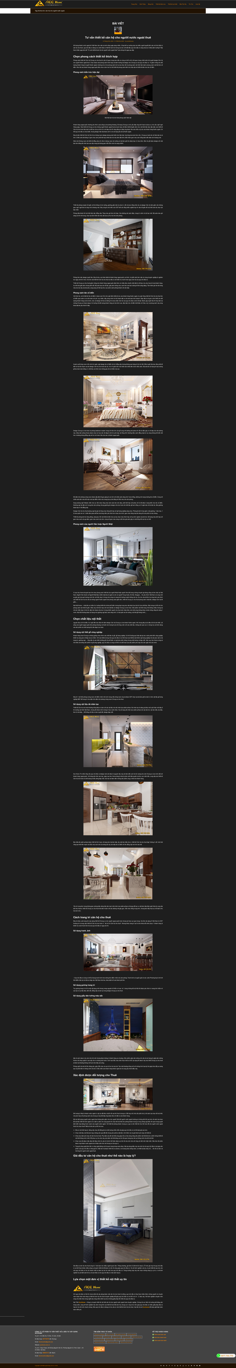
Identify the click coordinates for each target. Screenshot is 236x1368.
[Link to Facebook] (169, 1365)
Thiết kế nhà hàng (126, 1337)
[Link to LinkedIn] (177, 1365)
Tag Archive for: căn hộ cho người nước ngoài (50, 11)
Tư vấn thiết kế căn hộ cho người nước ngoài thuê (118, 37)
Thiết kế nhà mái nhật (136, 1337)
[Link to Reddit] (183, 1365)
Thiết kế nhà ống (119, 1339)
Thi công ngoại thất (131, 1334)
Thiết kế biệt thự (107, 1337)
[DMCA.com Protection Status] (99, 1351)
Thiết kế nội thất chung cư (113, 1342)
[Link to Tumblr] (188, 1365)
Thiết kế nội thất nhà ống (125, 1342)
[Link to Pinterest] (180, 1365)
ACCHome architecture (99, 1334)
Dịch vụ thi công (110, 1334)
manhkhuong (130, 41)
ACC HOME (55, 1365)
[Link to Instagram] (174, 1365)
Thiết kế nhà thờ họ (109, 1339)
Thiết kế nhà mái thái (99, 1339)
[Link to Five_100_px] (161, 1365)
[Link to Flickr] (172, 1365)
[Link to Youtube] (199, 1365)
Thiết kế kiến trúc (116, 1337)
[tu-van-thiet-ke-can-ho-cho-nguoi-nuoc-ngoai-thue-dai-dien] (118, 30)
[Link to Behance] (163, 1365)
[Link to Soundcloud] (186, 1365)
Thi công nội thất (98, 1337)
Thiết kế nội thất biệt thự (99, 1342)
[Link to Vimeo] (194, 1365)
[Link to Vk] (197, 1365)
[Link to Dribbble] (166, 1365)
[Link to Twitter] (191, 1365)
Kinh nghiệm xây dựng (121, 1334)
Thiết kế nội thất (120, 41)
